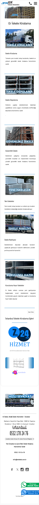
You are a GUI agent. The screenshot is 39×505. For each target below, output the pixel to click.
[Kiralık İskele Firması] (19, 261)
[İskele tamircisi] (19, 176)
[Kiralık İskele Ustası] (19, 215)
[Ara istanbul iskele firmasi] (30, 3)
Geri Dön (31, 312)
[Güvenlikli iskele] (19, 127)
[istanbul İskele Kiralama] (19, 29)
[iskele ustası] (19, 76)
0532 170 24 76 (19, 452)
